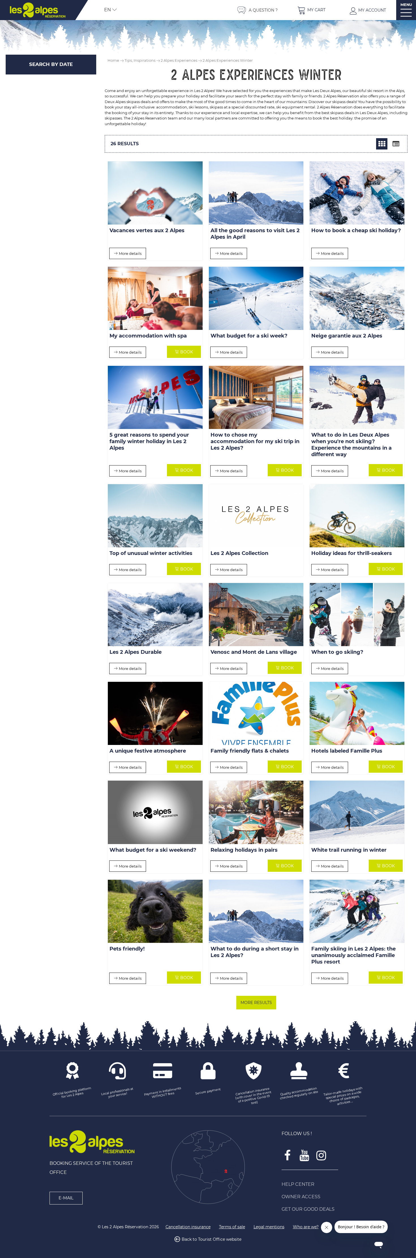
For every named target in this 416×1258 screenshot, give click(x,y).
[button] (311, 10)
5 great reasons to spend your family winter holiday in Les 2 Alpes (149, 441)
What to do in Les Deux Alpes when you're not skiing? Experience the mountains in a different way (351, 445)
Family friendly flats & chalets (250, 751)
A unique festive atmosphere (148, 751)
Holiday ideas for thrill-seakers (351, 553)
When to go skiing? (337, 652)
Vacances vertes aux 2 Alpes (147, 231)
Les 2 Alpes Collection (239, 553)
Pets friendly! (127, 949)
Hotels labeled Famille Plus (346, 751)
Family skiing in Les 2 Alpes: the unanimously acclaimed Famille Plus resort (353, 955)
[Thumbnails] (381, 143)
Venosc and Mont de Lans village (254, 652)
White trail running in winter (349, 850)
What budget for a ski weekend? (153, 850)
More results (256, 1002)
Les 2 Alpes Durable (136, 652)
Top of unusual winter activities (151, 553)
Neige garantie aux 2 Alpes (346, 336)
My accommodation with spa (148, 336)
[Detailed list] (396, 143)
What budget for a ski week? (249, 336)
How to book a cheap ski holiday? (356, 231)
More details (130, 253)
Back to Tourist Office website (211, 1239)
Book (186, 351)
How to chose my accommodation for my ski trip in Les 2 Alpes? (255, 441)
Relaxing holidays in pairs (244, 850)
